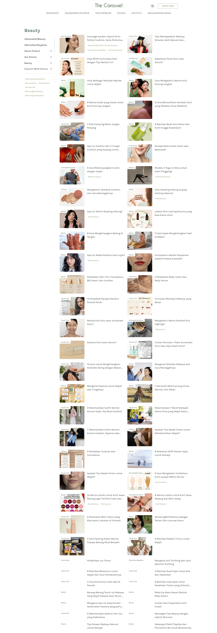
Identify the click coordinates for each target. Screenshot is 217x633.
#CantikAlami (31, 83)
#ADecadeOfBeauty (34, 39)
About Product (32, 51)
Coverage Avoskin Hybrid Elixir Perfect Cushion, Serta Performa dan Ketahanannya (104, 40)
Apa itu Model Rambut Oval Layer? (106, 255)
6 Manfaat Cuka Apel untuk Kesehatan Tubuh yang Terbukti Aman (172, 596)
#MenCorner (160, 329)
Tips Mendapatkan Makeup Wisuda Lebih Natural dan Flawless (170, 40)
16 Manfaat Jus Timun (99, 560)
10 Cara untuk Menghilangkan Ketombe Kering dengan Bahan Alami (104, 368)
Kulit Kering (133, 146)
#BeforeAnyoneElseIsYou (35, 79)
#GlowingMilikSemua (77, 13)
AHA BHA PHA (133, 58)
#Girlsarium (30, 87)
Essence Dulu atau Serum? (101, 342)
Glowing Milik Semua (36, 69)
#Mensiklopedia (94, 177)
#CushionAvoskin (115, 50)
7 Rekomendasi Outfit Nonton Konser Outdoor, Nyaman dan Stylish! (103, 433)
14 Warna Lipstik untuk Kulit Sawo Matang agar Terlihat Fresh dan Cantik (106, 499)
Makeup (64, 189)
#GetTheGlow (44, 83)
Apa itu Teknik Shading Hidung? (105, 211)
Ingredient (52, 13)
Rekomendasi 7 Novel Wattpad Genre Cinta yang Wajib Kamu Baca (171, 411)
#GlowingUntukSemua (34, 95)
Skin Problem (103, 13)
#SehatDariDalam (162, 177)
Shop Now (168, 6)
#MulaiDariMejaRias (159, 13)
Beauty (28, 63)
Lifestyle (136, 13)
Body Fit (131, 167)
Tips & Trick (133, 36)
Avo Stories (30, 57)
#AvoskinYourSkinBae (97, 50)
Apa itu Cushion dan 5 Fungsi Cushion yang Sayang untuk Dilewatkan (103, 149)
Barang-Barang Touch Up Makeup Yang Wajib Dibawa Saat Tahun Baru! (105, 607)
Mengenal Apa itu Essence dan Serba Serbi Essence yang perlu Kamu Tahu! (104, 618)
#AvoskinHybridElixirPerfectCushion (103, 45)
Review (121, 13)
